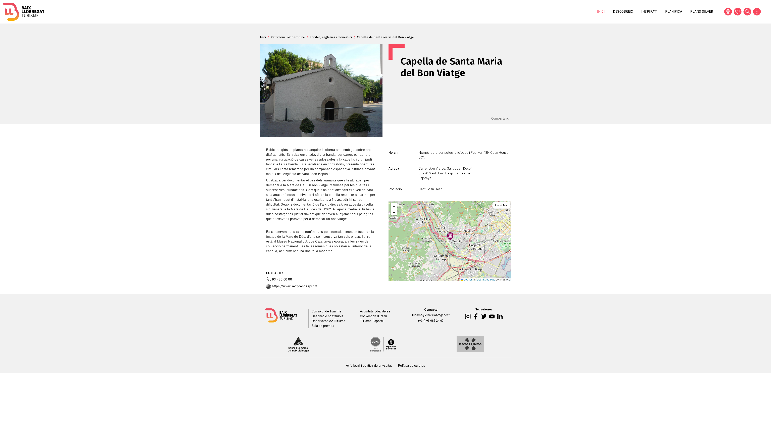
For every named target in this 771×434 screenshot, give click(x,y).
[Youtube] (492, 316)
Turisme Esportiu (372, 321)
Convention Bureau (373, 316)
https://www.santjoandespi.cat (294, 286)
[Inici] (23, 12)
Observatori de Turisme (328, 321)
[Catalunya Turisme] (470, 344)
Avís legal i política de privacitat (369, 365)
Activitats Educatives (375, 311)
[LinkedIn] (500, 316)
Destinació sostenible (327, 316)
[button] (394, 206)
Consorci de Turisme (326, 311)
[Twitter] (484, 316)
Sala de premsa (323, 326)
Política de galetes (411, 365)
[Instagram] (468, 316)
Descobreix (623, 11)
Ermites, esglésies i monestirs (331, 37)
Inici (601, 11)
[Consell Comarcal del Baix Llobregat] (298, 344)
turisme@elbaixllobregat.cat (431, 315)
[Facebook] (475, 316)
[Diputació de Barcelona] (383, 344)
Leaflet (467, 279)
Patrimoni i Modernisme (288, 37)
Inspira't (649, 11)
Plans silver (701, 11)
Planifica (673, 11)
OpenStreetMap (486, 279)
